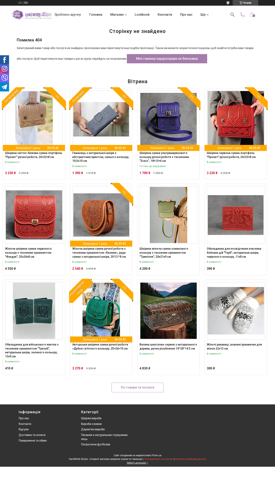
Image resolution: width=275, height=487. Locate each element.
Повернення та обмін (33, 440)
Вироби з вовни (91, 423)
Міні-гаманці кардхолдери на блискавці (167, 58)
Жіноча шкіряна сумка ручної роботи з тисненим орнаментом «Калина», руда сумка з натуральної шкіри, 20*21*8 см (99, 252)
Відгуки (24, 429)
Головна (95, 14)
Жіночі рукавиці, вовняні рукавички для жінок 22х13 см (234, 346)
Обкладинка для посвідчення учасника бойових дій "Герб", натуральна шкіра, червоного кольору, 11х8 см (234, 252)
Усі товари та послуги (137, 387)
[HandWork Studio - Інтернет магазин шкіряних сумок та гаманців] (31, 14)
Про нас (186, 14)
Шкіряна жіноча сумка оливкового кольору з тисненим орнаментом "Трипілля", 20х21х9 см (164, 252)
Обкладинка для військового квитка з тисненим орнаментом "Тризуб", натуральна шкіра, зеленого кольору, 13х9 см (32, 350)
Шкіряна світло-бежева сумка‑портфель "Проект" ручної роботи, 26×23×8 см (33, 155)
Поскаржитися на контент (159, 459)
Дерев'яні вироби (93, 429)
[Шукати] (232, 15)
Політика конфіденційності (190, 459)
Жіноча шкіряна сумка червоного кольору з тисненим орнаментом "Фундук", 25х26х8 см (28, 252)
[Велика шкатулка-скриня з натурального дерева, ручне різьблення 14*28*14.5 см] (168, 311)
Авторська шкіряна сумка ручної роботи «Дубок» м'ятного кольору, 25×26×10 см (100, 346)
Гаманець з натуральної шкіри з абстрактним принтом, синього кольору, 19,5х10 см (100, 156)
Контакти (165, 14)
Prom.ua (156, 455)
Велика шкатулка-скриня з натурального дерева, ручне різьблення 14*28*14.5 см (168, 346)
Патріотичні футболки (95, 444)
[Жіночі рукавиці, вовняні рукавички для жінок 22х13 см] (236, 311)
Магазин (117, 14)
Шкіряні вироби (91, 418)
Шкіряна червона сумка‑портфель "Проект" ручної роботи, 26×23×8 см (231, 155)
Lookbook (142, 14)
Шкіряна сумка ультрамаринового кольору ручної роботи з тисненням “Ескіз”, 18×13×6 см (164, 156)
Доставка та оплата (32, 435)
